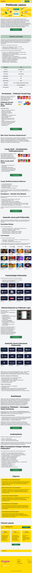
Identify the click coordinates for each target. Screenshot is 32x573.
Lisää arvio (26, 527)
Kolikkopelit (27, 246)
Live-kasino (11, 246)
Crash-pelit (19, 246)
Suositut (3, 246)
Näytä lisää (16, 544)
